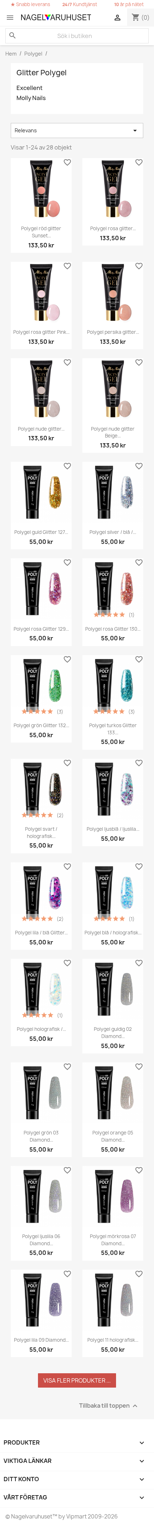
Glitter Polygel (41, 72)
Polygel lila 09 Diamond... (41, 1340)
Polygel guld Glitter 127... (41, 532)
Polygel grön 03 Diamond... (41, 1136)
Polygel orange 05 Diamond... (112, 1136)
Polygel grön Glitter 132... (41, 725)
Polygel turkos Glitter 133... (113, 729)
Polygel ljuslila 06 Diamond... (41, 1240)
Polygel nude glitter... (41, 429)
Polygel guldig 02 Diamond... (113, 1032)
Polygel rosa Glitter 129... (41, 629)
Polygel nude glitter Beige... (113, 432)
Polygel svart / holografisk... (41, 832)
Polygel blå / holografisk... (113, 932)
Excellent (29, 88)
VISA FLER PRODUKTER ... (77, 1380)
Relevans (77, 130)
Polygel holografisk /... (41, 1029)
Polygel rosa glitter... (113, 228)
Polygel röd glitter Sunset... (41, 232)
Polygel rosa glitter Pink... (41, 332)
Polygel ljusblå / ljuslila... (113, 829)
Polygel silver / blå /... (113, 532)
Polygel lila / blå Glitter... (41, 932)
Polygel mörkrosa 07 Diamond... (113, 1240)
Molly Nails (31, 98)
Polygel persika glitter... (113, 332)
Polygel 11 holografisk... (112, 1340)
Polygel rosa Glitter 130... (112, 629)
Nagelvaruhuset (31, 1516)
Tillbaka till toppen (109, 1405)
